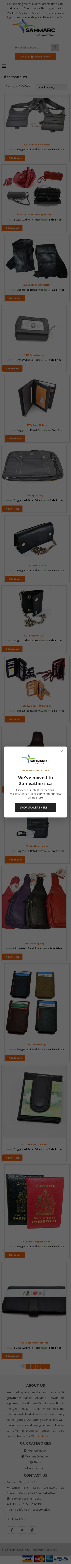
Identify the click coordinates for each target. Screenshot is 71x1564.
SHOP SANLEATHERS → (35, 807)
